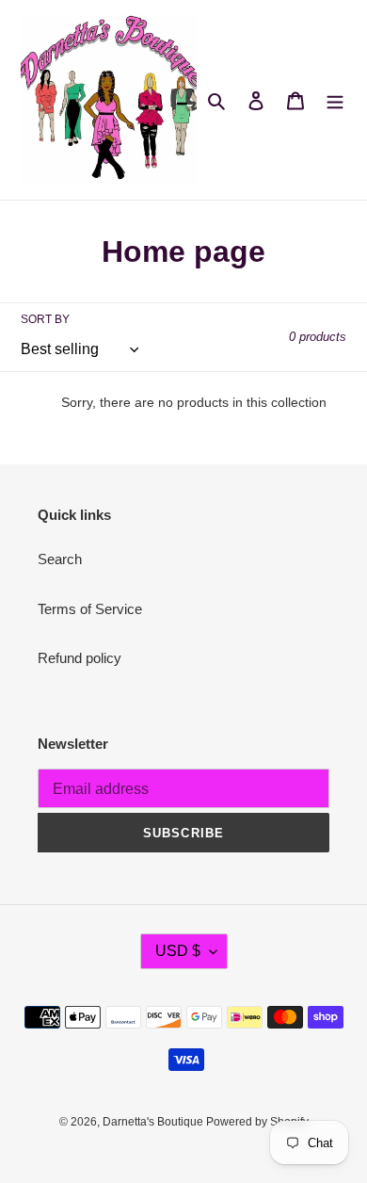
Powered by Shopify (257, 1121)
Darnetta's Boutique (154, 1121)
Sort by (45, 319)
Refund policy (79, 658)
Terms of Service (90, 609)
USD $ (177, 951)
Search (60, 559)
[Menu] (335, 100)
